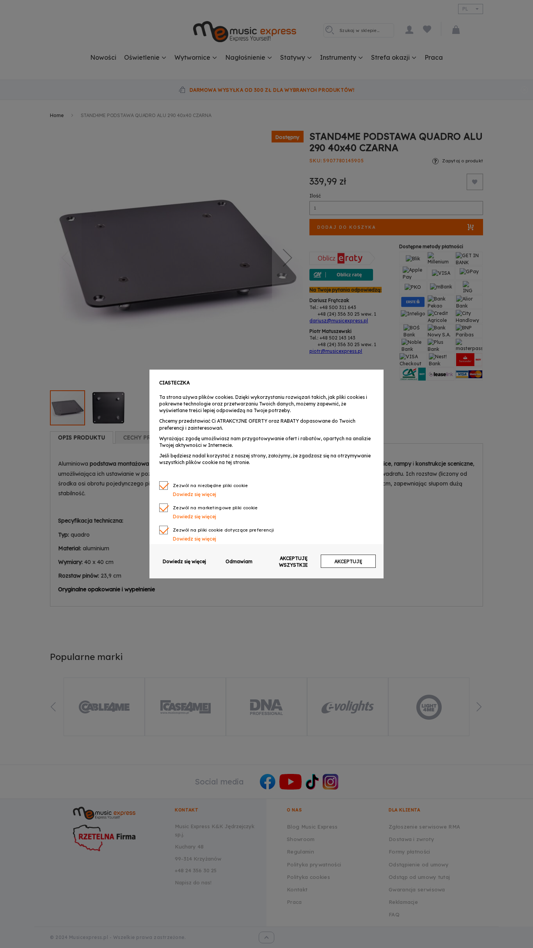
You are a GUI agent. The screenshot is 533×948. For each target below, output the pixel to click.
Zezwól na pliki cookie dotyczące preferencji (223, 530)
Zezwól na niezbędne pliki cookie (210, 485)
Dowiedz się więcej (184, 561)
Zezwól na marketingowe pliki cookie (215, 507)
